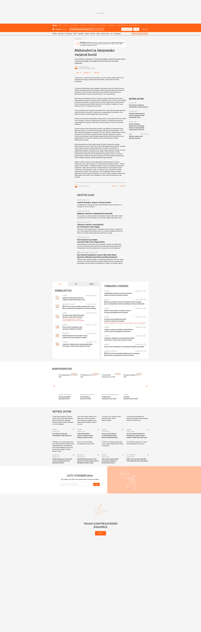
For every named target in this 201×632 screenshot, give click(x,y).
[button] (76, 484)
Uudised (79, 200)
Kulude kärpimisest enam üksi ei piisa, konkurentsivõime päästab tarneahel (62, 461)
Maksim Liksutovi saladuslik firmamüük (95, 213)
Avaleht (54, 33)
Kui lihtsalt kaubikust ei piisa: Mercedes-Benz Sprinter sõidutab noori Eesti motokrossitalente (97, 256)
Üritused (92, 33)
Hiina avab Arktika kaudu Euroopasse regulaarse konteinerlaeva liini (110, 461)
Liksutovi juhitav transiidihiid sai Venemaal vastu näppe (90, 225)
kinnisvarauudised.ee (123, 25)
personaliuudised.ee (134, 25)
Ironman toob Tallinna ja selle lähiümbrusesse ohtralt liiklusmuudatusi (110, 435)
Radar (98, 33)
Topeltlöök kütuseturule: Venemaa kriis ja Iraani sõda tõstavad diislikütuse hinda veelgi (87, 461)
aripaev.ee (66, 25)
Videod (87, 33)
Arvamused (68, 33)
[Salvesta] (96, 296)
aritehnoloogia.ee (102, 25)
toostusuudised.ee (74, 25)
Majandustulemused (68, 304)
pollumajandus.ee (93, 25)
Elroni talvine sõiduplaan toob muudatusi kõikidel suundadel (124, 346)
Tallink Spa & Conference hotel (111, 394)
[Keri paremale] (147, 386)
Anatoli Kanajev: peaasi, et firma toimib (94, 202)
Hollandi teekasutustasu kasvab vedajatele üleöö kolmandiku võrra (137, 115)
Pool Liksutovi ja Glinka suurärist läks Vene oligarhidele (91, 240)
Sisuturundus (105, 33)
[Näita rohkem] (141, 25)
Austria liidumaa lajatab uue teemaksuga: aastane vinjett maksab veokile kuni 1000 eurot (136, 435)
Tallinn (125, 394)
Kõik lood (61, 33)
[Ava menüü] (60, 25)
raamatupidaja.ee (112, 25)
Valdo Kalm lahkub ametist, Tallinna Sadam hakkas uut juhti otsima (85, 435)
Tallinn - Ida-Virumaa (65, 394)
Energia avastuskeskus (87, 394)
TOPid (75, 33)
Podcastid (81, 33)
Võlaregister (117, 33)
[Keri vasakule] (54, 386)
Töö (111, 33)
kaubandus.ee (83, 25)
